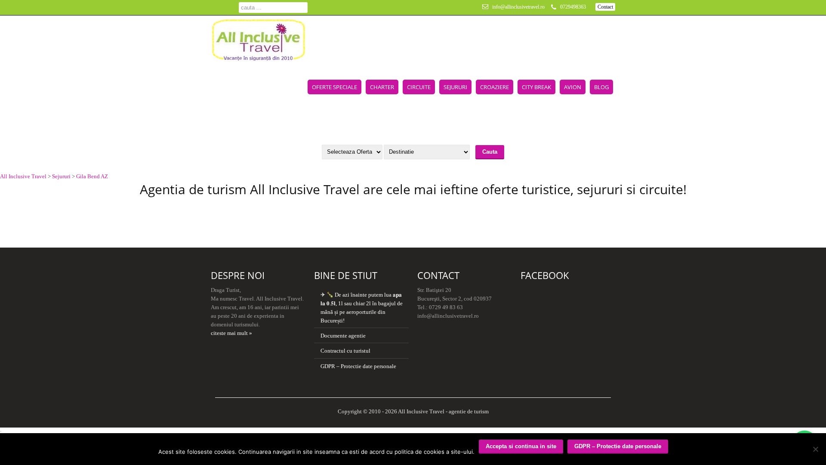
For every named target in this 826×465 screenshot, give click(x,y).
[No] (815, 449)
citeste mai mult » (231, 333)
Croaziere (494, 87)
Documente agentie (343, 335)
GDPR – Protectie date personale (358, 366)
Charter (382, 87)
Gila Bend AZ (92, 176)
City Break (536, 87)
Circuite (419, 87)
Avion (572, 87)
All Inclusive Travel (23, 176)
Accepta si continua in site (521, 446)
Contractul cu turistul (345, 350)
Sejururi (455, 87)
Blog (601, 87)
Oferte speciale (334, 87)
